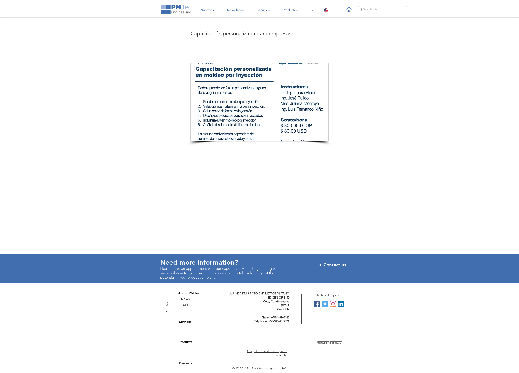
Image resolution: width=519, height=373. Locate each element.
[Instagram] (333, 304)
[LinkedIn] (341, 304)
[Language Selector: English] (330, 10)
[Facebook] (317, 304)
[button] (290, 8)
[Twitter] (325, 304)
